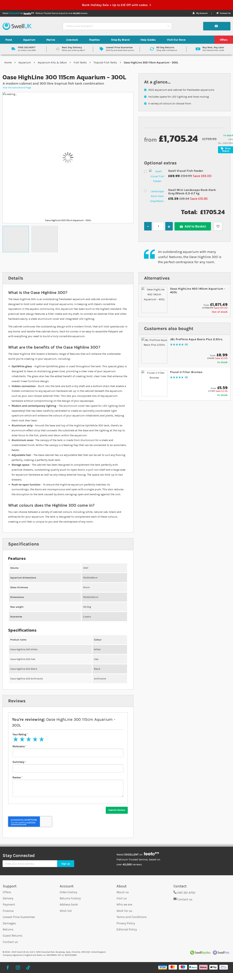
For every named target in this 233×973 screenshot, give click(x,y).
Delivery (8, 898)
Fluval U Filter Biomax (186, 372)
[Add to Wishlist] (218, 226)
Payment (9, 904)
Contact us (10, 942)
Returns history (70, 898)
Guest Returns (12, 935)
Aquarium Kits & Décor (53, 62)
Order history (68, 892)
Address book (69, 904)
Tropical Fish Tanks (105, 62)
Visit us (121, 898)
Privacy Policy (125, 923)
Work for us (124, 911)
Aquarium (25, 62)
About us (122, 892)
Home (8, 62)
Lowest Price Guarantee (19, 917)
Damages (9, 923)
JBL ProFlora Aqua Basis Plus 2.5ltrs (196, 339)
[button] (16, 239)
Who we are (124, 904)
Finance (8, 911)
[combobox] (114, 26)
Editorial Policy (126, 929)
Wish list (66, 911)
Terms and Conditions (131, 917)
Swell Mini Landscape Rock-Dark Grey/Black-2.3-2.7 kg (192, 191)
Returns (8, 929)
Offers (7, 892)
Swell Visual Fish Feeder (185, 170)
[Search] (168, 26)
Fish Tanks (80, 62)
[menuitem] (8, 40)
